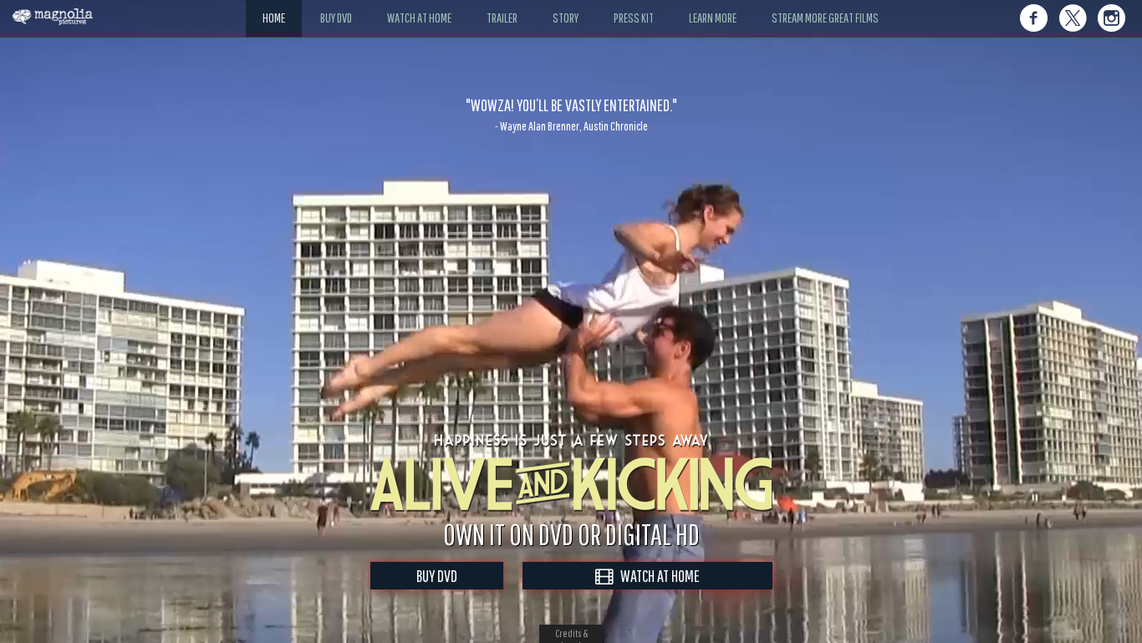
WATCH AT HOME (656, 575)
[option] (571, 114)
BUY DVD (436, 575)
